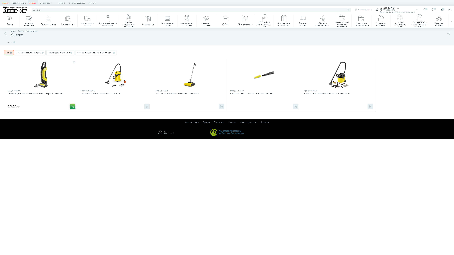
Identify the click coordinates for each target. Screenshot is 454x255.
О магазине (45, 3)
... (451, 21)
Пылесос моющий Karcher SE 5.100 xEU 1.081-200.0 (326, 93)
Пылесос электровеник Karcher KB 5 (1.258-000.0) (177, 93)
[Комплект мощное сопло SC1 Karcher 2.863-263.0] (264, 75)
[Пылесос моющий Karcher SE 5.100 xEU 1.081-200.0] (338, 75)
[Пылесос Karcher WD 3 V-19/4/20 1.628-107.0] (115, 75)
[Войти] (450, 10)
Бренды (32, 3)
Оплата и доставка (76, 3)
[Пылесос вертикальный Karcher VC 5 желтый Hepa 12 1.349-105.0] (41, 75)
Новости (61, 3)
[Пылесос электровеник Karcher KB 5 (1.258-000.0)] (189, 75)
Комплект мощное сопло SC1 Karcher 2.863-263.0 (251, 93)
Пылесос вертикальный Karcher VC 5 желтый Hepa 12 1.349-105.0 (35, 93)
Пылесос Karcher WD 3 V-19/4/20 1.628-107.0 (100, 93)
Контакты (92, 3)
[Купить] (72, 106)
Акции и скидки (19, 3)
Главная (5, 3)
